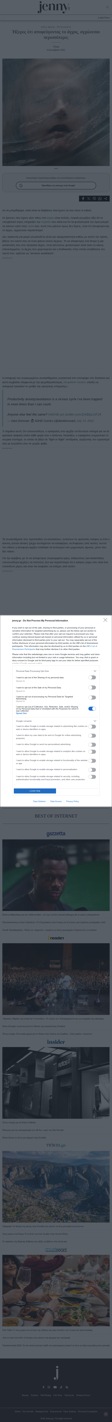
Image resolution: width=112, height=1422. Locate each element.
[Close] (106, 621)
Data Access (56, 801)
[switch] (92, 677)
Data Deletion (39, 801)
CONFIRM (35, 791)
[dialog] (56, 711)
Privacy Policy (72, 801)
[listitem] (56, 671)
